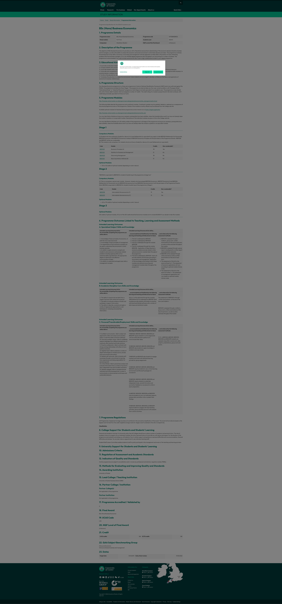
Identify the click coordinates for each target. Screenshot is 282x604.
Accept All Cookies (158, 71)
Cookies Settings (123, 71)
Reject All (147, 71)
